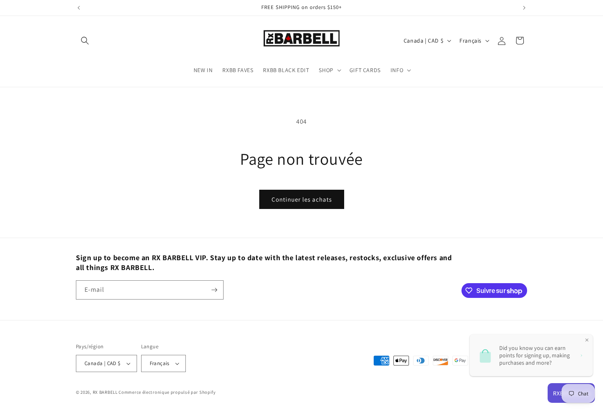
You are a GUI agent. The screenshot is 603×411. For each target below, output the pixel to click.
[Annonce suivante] (524, 8)
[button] (85, 41)
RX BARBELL (105, 392)
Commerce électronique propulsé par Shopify (167, 392)
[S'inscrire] (214, 290)
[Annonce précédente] (79, 8)
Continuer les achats (302, 199)
